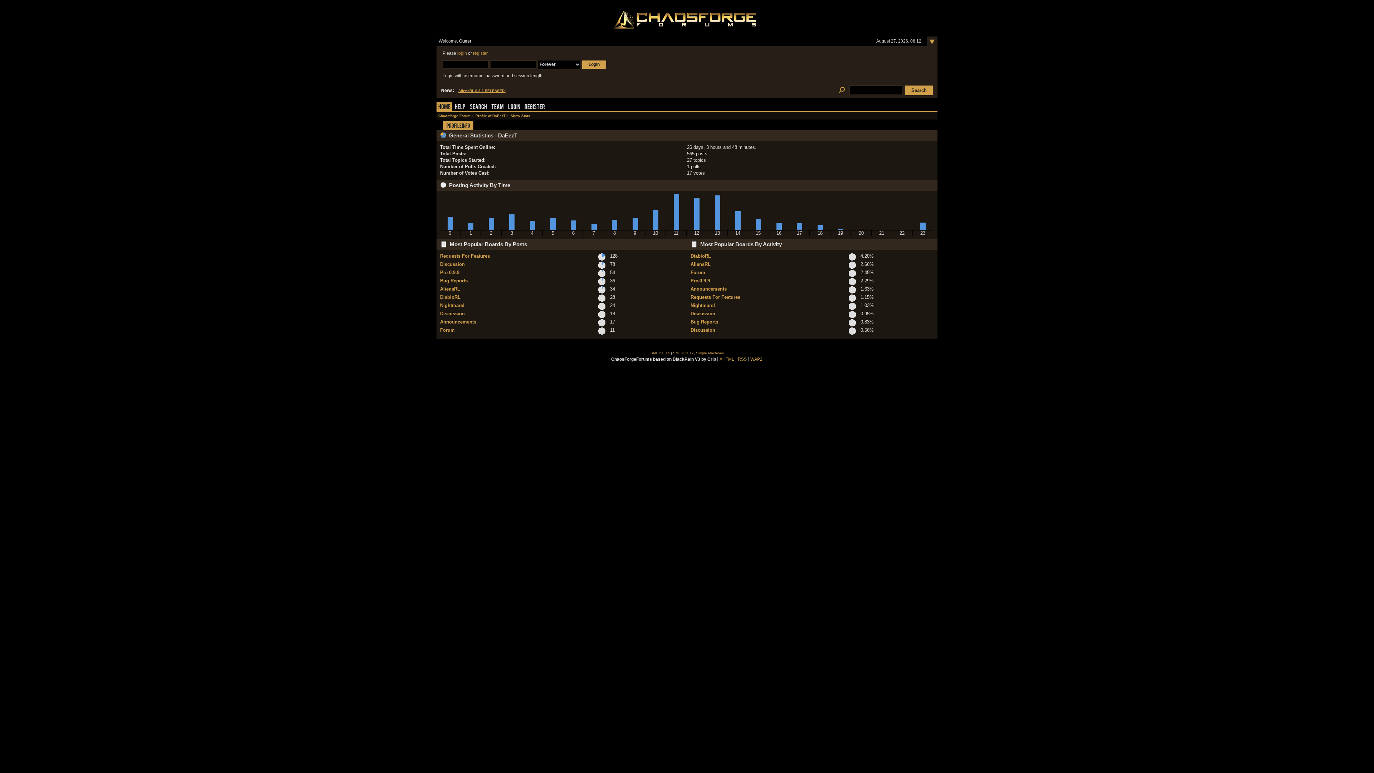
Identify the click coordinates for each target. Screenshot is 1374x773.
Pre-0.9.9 (449, 272)
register (480, 53)
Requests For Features (465, 256)
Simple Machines (710, 353)
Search (478, 107)
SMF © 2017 (683, 353)
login (462, 53)
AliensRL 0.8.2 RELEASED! (482, 91)
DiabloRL (450, 297)
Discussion (452, 264)
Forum (447, 330)
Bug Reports (454, 280)
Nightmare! (452, 305)
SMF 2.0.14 (660, 353)
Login (514, 107)
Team (497, 107)
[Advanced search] (842, 90)
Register (535, 107)
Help (460, 107)
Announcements (458, 322)
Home (444, 107)
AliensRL (450, 289)
